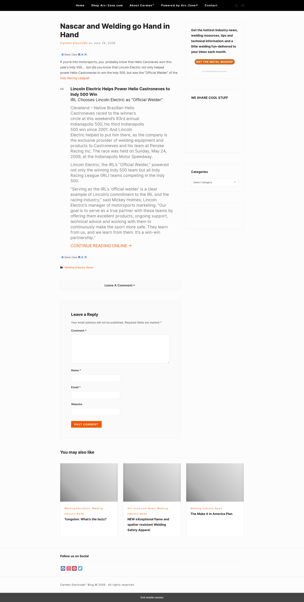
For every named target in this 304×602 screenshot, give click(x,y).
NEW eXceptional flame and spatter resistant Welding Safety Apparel (148, 524)
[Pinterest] (74, 568)
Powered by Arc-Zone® (179, 5)
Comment (79, 330)
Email (76, 387)
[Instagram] (69, 568)
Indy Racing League (74, 78)
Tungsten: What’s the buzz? (85, 519)
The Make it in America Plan (211, 514)
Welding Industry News (78, 267)
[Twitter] (80, 568)
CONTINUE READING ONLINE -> (101, 245)
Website (76, 404)
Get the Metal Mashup (214, 61)
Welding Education (77, 508)
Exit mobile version (152, 597)
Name (76, 370)
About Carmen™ (142, 5)
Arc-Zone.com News (141, 508)
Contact (211, 5)
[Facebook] (63, 568)
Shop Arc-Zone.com (107, 5)
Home (80, 5)
